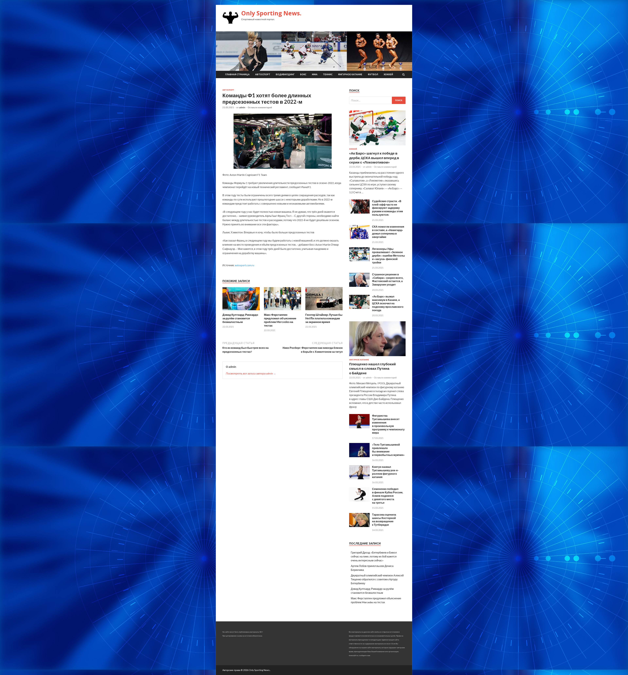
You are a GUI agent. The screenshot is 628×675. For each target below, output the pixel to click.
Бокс (303, 74)
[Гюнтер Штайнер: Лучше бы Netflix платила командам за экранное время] (324, 310)
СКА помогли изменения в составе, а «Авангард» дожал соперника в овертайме (388, 231)
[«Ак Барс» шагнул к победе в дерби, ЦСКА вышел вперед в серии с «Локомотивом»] (377, 145)
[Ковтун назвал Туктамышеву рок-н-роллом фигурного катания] (359, 478)
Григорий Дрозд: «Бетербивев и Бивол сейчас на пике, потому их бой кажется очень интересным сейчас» (374, 556)
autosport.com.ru (244, 265)
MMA (314, 74)
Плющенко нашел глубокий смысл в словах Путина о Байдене (372, 368)
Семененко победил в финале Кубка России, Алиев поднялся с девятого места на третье (387, 495)
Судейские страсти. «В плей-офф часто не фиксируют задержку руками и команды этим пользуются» (387, 207)
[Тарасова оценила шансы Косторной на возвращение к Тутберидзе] (359, 526)
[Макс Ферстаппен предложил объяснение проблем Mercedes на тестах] (282, 310)
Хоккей (388, 74)
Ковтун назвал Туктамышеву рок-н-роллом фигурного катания (385, 471)
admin (242, 107)
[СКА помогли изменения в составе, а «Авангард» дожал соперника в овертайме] (359, 238)
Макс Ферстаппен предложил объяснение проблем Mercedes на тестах (280, 320)
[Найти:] (377, 100)
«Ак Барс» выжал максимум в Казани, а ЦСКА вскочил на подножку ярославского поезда (387, 303)
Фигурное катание (350, 74)
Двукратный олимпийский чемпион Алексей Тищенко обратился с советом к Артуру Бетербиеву (377, 579)
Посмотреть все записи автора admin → (251, 373)
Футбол (373, 74)
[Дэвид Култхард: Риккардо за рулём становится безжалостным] (241, 310)
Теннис (327, 74)
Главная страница (237, 74)
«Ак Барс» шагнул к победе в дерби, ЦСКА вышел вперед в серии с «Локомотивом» (374, 157)
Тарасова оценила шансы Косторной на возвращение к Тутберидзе (384, 519)
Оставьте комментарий (260, 107)
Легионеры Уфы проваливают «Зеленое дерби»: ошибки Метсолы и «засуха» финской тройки (388, 255)
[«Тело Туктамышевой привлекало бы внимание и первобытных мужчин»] (359, 456)
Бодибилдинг (285, 74)
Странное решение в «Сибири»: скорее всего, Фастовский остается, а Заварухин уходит (387, 279)
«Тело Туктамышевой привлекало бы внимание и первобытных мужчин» (388, 449)
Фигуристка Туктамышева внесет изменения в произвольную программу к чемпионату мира (388, 424)
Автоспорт (262, 74)
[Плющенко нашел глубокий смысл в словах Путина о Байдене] (377, 356)
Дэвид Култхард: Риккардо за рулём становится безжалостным (240, 318)
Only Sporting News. (271, 13)
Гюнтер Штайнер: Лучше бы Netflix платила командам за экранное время (323, 318)
